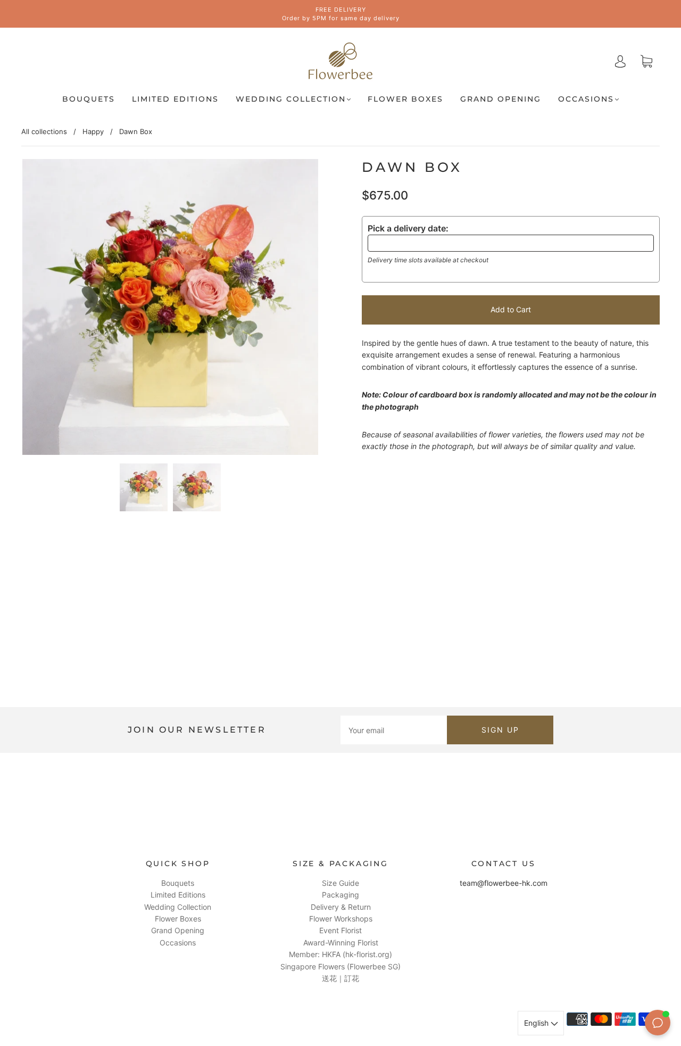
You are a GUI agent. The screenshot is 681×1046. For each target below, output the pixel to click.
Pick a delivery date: (408, 228)
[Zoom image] (170, 309)
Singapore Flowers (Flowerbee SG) (340, 966)
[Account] (620, 61)
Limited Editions (175, 99)
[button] (51, 309)
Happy (93, 131)
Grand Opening (500, 99)
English (537, 1022)
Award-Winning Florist (340, 942)
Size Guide (340, 882)
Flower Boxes (405, 99)
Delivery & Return (341, 906)
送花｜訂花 (340, 978)
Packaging (340, 894)
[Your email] (393, 730)
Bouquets (88, 99)
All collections (44, 131)
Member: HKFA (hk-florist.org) (340, 954)
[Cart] (646, 61)
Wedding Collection (291, 99)
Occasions (586, 99)
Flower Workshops (340, 918)
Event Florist (340, 930)
